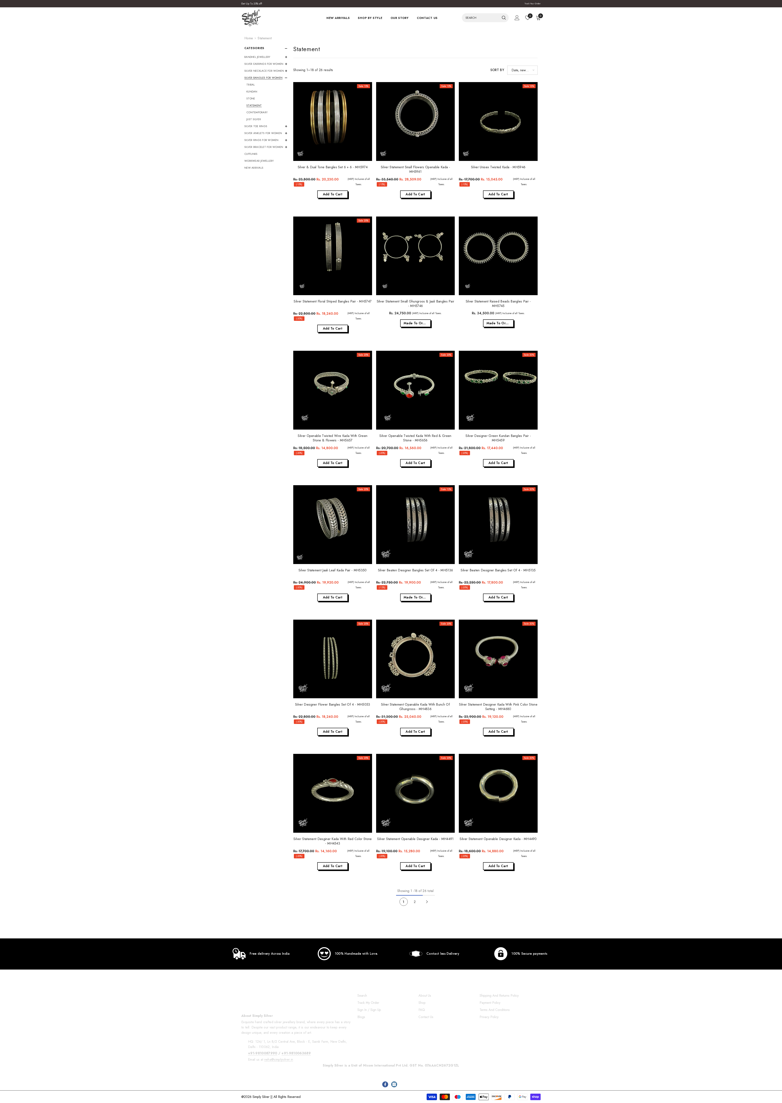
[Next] (427, 901)
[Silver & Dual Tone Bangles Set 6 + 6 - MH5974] (332, 121)
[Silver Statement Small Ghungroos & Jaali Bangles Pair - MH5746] (415, 256)
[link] (261, 953)
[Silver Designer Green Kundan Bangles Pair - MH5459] (498, 390)
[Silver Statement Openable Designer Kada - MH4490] (498, 793)
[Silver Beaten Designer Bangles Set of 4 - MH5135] (498, 524)
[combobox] (481, 17)
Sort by (497, 70)
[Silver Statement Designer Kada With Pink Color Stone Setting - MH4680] (498, 659)
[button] (522, 70)
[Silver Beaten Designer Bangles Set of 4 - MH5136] (415, 524)
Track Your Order (533, 3)
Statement (265, 38)
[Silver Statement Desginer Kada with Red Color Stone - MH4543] (332, 793)
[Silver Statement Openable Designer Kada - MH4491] (415, 793)
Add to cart (333, 194)
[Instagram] (394, 1084)
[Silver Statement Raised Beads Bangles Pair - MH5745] (498, 256)
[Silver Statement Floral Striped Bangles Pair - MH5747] (332, 256)
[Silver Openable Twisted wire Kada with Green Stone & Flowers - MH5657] (332, 390)
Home (248, 38)
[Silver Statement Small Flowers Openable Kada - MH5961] (415, 121)
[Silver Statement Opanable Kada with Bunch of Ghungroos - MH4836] (415, 659)
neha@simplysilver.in (278, 1059)
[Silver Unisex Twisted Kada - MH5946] (498, 121)
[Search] (485, 17)
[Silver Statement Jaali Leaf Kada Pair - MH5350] (332, 524)
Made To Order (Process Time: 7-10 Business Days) (417, 323)
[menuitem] (265, 57)
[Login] (517, 17)
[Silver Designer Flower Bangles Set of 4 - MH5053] (332, 659)
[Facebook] (385, 1084)
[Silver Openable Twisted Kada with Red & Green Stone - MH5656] (415, 390)
